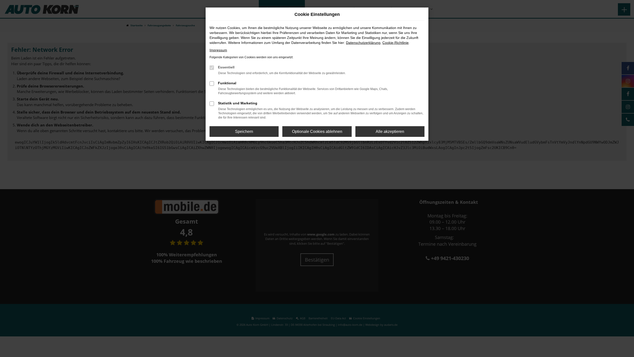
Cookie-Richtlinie (395, 43)
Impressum (218, 50)
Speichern (244, 131)
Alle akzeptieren (390, 131)
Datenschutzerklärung (363, 43)
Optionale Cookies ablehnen (317, 131)
